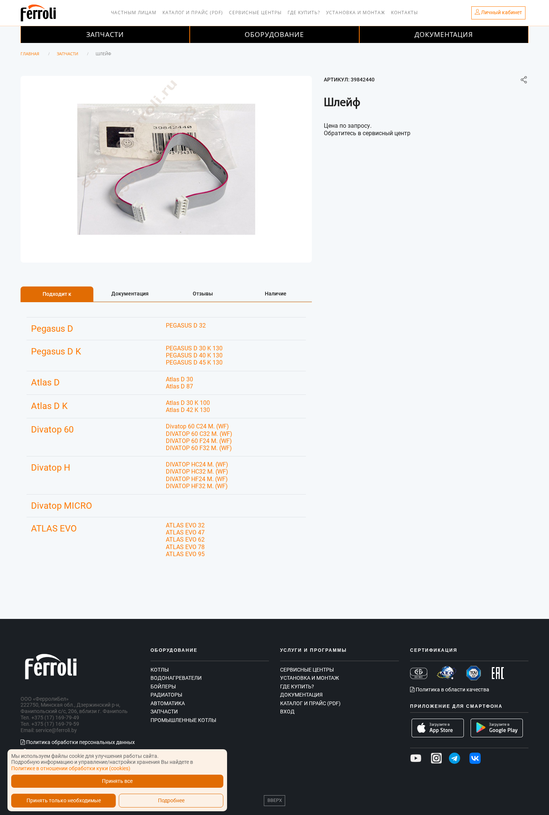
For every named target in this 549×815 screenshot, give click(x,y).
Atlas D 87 (179, 386)
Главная (30, 53)
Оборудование (274, 34)
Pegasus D (52, 328)
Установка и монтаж (355, 12)
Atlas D (45, 382)
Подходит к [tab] (57, 294)
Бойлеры (163, 687)
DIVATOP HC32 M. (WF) (197, 471)
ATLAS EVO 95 (185, 554)
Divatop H (50, 467)
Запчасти (105, 34)
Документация (444, 34)
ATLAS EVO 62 (185, 539)
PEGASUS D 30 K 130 (194, 348)
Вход (287, 712)
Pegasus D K (56, 351)
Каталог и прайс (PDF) (192, 12)
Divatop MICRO (61, 506)
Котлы (160, 670)
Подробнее (171, 800)
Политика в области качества (452, 689)
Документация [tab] (130, 294)
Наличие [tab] (275, 294)
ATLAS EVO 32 (185, 525)
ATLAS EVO (54, 528)
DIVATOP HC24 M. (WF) (197, 464)
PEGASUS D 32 (186, 325)
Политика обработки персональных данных (80, 742)
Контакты (404, 12)
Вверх (274, 800)
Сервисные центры (255, 12)
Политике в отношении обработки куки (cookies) (70, 768)
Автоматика (168, 703)
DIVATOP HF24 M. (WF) (197, 479)
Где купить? (304, 12)
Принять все (117, 781)
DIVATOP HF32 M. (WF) (197, 486)
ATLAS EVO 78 (185, 547)
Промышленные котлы (183, 720)
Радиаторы (166, 695)
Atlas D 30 (179, 379)
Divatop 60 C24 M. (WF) (197, 426)
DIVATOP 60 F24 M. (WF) (199, 440)
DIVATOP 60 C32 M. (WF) (199, 433)
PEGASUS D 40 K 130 (194, 355)
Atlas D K (49, 406)
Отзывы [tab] (203, 294)
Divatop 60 (52, 429)
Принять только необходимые (64, 800)
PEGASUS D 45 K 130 (194, 362)
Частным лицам (133, 12)
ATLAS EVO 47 (185, 532)
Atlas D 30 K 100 (188, 402)
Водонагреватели (176, 678)
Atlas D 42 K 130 (188, 409)
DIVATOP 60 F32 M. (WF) (199, 448)
